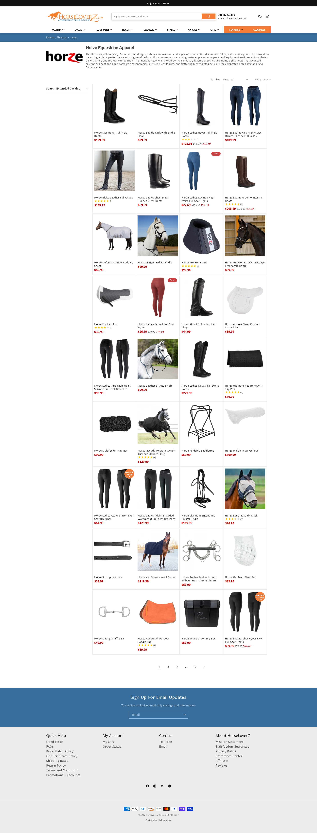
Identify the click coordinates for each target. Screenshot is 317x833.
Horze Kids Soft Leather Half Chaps (198, 326)
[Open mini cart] (267, 16)
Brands (62, 37)
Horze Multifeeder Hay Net (110, 450)
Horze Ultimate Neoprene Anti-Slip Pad (244, 387)
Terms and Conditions (62, 770)
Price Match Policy (59, 751)
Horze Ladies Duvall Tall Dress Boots (200, 387)
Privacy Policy (226, 751)
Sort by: (215, 79)
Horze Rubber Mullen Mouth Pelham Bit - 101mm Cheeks (199, 579)
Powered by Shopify (169, 815)
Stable (171, 29)
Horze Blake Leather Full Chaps (113, 197)
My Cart (108, 742)
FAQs (50, 746)
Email (163, 746)
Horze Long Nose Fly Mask (241, 515)
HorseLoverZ (152, 815)
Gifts (213, 29)
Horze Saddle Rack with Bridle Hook (156, 134)
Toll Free (165, 742)
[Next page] (204, 666)
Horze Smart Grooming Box (198, 638)
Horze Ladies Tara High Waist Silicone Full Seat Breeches (112, 387)
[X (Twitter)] (162, 786)
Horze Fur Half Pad (106, 324)
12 (195, 666)
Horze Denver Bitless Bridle (155, 262)
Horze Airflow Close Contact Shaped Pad (242, 326)
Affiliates (222, 761)
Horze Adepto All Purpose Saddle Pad (154, 640)
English (78, 29)
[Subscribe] (184, 715)
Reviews (222, 765)
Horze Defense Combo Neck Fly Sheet (113, 264)
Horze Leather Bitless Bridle (155, 385)
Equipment (103, 29)
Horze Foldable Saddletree (197, 450)
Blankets (149, 29)
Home (50, 37)
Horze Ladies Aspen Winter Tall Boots (244, 199)
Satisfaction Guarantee (232, 746)
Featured (234, 29)
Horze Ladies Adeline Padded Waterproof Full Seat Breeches (156, 517)
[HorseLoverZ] (75, 16)
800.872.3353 (226, 14)
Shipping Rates (57, 761)
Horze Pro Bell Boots (194, 262)
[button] (67, 88)
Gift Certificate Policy (61, 756)
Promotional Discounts (63, 775)
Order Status (112, 746)
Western (56, 29)
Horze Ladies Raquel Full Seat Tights (156, 326)
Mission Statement (229, 742)
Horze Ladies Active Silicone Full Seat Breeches (114, 517)
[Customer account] (260, 16)
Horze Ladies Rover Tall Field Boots (199, 134)
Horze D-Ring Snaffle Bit (109, 638)
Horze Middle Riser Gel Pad (242, 450)
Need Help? (54, 742)
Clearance (259, 29)
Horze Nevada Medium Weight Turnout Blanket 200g (156, 452)
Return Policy (56, 765)
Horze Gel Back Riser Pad (240, 577)
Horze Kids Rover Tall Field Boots (110, 134)
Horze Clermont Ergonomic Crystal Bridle (198, 517)
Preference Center (229, 756)
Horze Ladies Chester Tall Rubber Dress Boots (153, 199)
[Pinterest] (169, 786)
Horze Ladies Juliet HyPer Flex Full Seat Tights (243, 640)
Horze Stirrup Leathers (108, 577)
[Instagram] (154, 786)
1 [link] (159, 666)
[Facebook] (147, 786)
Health (126, 29)
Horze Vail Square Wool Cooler (157, 577)
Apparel (192, 29)
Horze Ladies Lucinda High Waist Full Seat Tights (197, 199)
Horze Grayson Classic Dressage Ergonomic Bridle (245, 264)
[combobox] (163, 16)
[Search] (208, 16)
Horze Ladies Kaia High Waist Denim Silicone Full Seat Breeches (243, 134)
